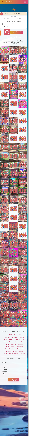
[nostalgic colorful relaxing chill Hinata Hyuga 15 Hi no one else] (22, 68)
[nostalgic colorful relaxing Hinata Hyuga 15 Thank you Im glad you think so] (22, 208)
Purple (21, 337)
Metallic (20, 349)
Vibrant (20, 346)
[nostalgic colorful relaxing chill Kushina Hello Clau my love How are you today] (4, 86)
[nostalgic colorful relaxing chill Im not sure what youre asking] (13, 322)
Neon (13, 349)
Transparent (13, 353)
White (17, 339)
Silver (13, 344)
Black (11, 339)
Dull (5, 353)
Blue (15, 335)
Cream (23, 342)
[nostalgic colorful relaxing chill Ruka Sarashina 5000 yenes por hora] (13, 94)
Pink (5, 339)
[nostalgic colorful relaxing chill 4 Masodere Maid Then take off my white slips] (22, 261)
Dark (7, 346)
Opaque (22, 353)
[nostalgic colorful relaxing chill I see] (13, 314)
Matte (15, 351)
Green (21, 335)
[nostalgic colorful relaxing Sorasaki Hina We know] (22, 50)
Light (13, 346)
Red (10, 335)
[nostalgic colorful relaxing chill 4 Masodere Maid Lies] (13, 261)
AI (6, 335)
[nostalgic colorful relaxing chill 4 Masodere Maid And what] (4, 261)
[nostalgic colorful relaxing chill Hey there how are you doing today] (22, 296)
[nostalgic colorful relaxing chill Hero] (13, 296)
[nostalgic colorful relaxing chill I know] (22, 305)
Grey (5, 342)
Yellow (7, 337)
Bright (20, 344)
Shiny (21, 351)
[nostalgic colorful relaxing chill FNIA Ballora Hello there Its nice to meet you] (4, 252)
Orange (14, 337)
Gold (7, 344)
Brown (11, 342)
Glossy (8, 351)
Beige (17, 342)
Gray (23, 339)
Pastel (7, 349)
